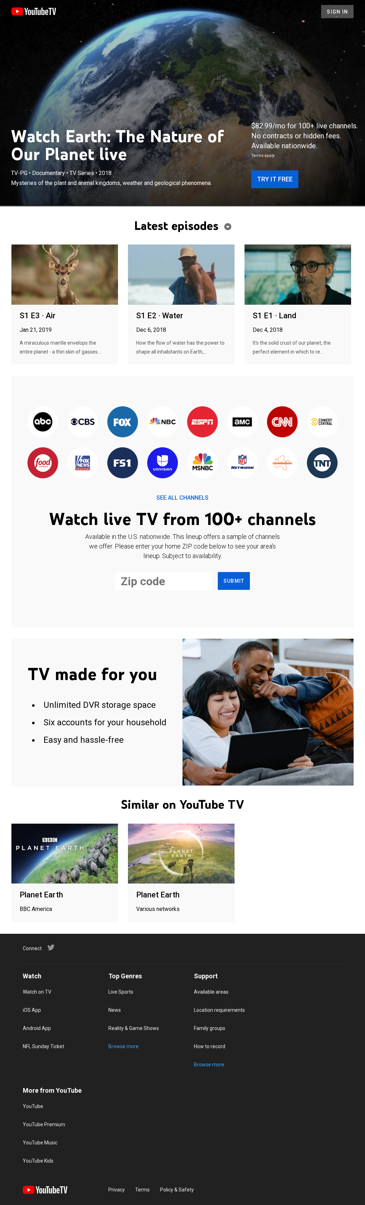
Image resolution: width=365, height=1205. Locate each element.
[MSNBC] (202, 463)
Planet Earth (41, 894)
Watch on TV (37, 992)
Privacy (116, 1190)
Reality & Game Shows (133, 1028)
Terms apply (262, 155)
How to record (209, 1046)
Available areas (211, 992)
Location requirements (219, 1010)
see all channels (182, 497)
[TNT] (322, 463)
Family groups (209, 1028)
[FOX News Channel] (83, 463)
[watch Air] (64, 274)
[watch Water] (181, 274)
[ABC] (43, 422)
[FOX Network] (123, 422)
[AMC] (242, 422)
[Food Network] (43, 463)
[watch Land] (298, 274)
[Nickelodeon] (282, 463)
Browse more (123, 1046)
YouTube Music (40, 1142)
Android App (37, 1028)
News (114, 1010)
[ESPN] (202, 422)
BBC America (36, 909)
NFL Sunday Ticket (43, 1046)
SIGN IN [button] (337, 12)
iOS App (32, 1010)
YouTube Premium (44, 1124)
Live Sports (120, 992)
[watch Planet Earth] (64, 854)
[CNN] (282, 422)
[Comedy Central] (322, 422)
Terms (142, 1190)
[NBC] (162, 422)
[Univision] (162, 463)
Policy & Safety (177, 1190)
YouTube (33, 1106)
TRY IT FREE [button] (275, 179)
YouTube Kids (38, 1161)
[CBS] (83, 422)
